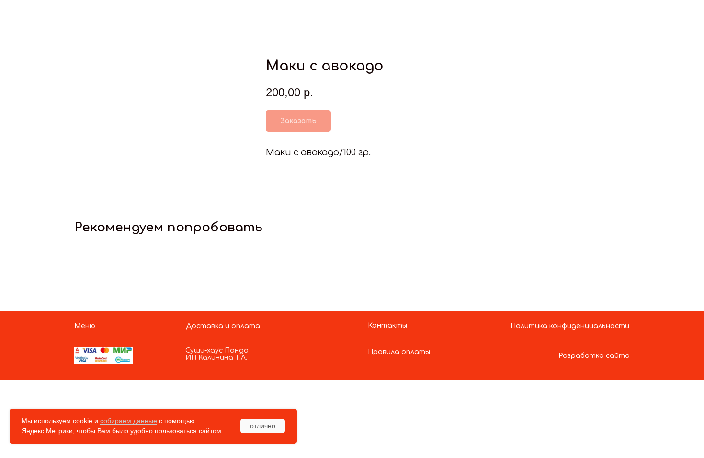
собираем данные (128, 420)
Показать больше (55, 16)
